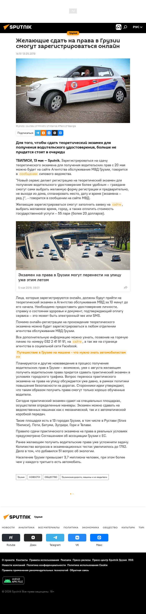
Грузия (21, 477)
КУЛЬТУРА (128, 527)
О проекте (8, 560)
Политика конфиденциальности (46, 565)
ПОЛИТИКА (70, 527)
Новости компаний (13, 565)
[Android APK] (13, 581)
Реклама (66, 560)
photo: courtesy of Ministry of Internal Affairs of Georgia (47, 126)
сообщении (28, 174)
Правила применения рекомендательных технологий (35, 570)
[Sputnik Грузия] (18, 30)
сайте (116, 204)
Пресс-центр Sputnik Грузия (109, 560)
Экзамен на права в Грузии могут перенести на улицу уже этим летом (69, 277)
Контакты (22, 560)
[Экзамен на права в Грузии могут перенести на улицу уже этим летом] (73, 245)
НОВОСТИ (34, 477)
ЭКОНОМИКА (90, 527)
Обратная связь (79, 570)
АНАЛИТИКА (26, 527)
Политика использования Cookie (87, 565)
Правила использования (44, 560)
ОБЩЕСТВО (51, 477)
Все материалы (49, 527)
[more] (125, 287)
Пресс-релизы (82, 560)
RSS (130, 560)
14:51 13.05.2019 (25, 53)
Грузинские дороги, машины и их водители (84, 477)
